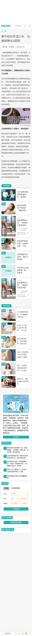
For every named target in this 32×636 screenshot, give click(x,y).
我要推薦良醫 (16, 523)
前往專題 (16, 437)
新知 (6, 31)
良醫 (2, 31)
